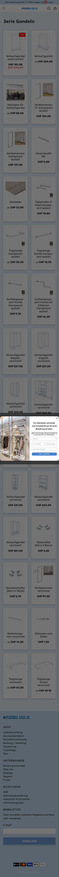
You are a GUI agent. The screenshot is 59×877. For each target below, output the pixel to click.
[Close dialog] (57, 418)
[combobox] (44, 439)
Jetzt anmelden (44, 454)
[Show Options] (55, 439)
